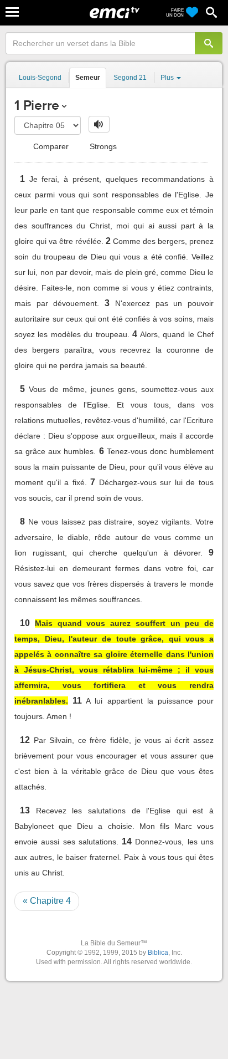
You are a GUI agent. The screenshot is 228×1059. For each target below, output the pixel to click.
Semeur (87, 78)
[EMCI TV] (114, 14)
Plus (167, 78)
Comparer (50, 146)
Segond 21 (130, 78)
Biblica (158, 952)
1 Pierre (36, 105)
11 (77, 700)
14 (127, 841)
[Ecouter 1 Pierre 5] (99, 124)
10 (25, 623)
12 (25, 740)
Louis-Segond (40, 78)
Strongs (102, 146)
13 (25, 810)
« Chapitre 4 (47, 900)
